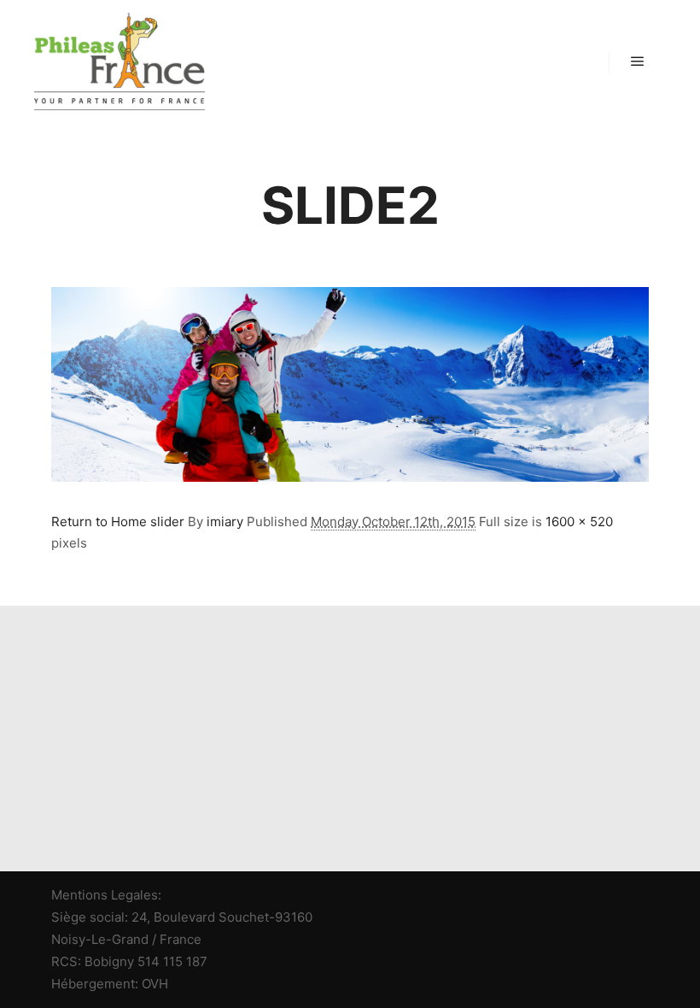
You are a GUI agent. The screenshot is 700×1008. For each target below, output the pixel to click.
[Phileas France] (119, 61)
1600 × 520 (579, 521)
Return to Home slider (117, 521)
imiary (225, 521)
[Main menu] (637, 61)
